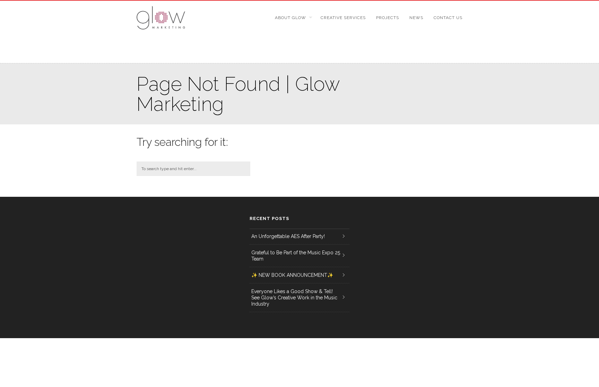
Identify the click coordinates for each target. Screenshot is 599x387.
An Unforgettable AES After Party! (288, 236)
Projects (387, 17)
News (416, 17)
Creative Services (343, 17)
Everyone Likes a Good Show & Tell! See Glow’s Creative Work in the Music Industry (294, 298)
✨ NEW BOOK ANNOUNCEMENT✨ (292, 275)
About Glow (290, 17)
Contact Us (448, 17)
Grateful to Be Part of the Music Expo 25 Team (295, 256)
